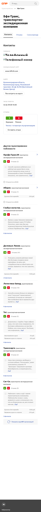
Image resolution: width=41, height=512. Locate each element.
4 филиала (7, 342)
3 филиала (7, 416)
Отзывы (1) (15, 192)
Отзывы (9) (15, 388)
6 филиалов (7, 233)
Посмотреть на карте (14, 93)
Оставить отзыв (14, 130)
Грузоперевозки (7, 8)
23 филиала (7, 278)
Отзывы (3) (15, 214)
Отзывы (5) (15, 316)
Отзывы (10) (15, 288)
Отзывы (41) (16, 252)
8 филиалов (7, 376)
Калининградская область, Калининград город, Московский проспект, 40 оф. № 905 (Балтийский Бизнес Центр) (17, 85)
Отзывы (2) (15, 161)
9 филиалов (7, 306)
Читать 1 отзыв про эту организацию (20, 126)
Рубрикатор (6, 510)
